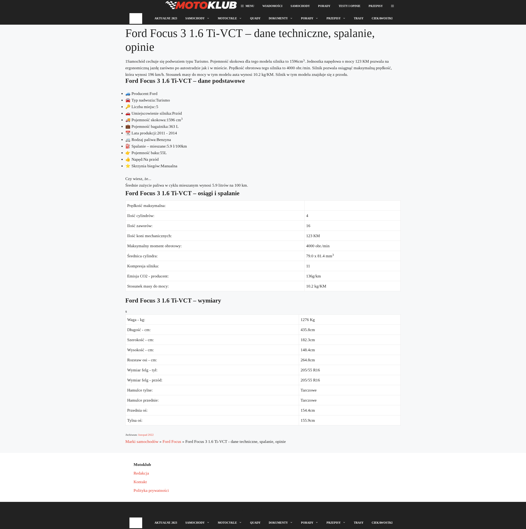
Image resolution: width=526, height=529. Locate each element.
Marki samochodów (141, 441)
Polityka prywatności (151, 490)
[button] (392, 6)
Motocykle (227, 18)
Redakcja (141, 473)
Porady (324, 6)
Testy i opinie (349, 6)
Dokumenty (278, 18)
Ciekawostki (382, 18)
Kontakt (140, 481)
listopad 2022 (146, 434)
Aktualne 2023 (166, 18)
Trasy (358, 18)
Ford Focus (172, 441)
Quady (255, 18)
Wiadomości (272, 6)
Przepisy (376, 6)
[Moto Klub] (201, 6)
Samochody (300, 6)
